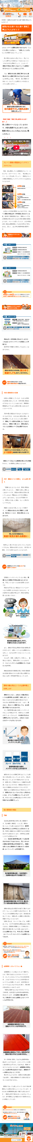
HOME (4, 20)
